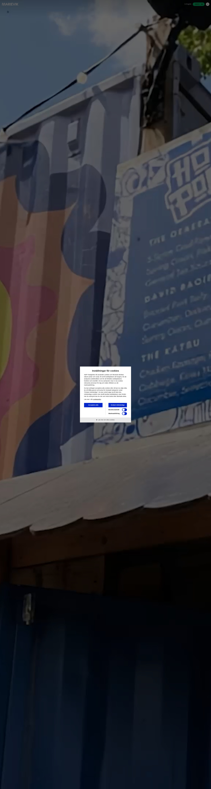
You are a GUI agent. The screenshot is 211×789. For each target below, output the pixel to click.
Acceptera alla (93, 405)
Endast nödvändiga (118, 405)
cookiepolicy (97, 399)
